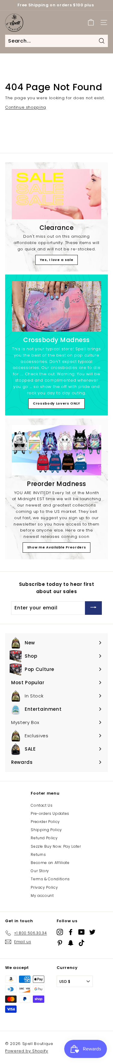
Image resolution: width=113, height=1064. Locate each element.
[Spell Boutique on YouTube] (81, 932)
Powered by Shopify (26, 1051)
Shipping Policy (46, 829)
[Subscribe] (93, 608)
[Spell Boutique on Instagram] (60, 932)
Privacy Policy (44, 887)
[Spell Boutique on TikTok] (81, 943)
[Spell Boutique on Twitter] (92, 932)
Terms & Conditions (50, 878)
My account (42, 895)
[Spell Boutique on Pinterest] (60, 943)
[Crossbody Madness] (56, 306)
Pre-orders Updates (50, 813)
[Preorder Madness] (56, 450)
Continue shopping (25, 107)
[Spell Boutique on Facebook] (70, 932)
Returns (38, 854)
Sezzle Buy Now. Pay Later (56, 846)
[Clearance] (56, 194)
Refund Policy (44, 837)
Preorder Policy (45, 821)
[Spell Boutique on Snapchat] (70, 943)
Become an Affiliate (50, 862)
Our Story (40, 870)
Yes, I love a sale (57, 259)
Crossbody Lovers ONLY (56, 403)
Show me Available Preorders (56, 547)
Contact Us (42, 805)
